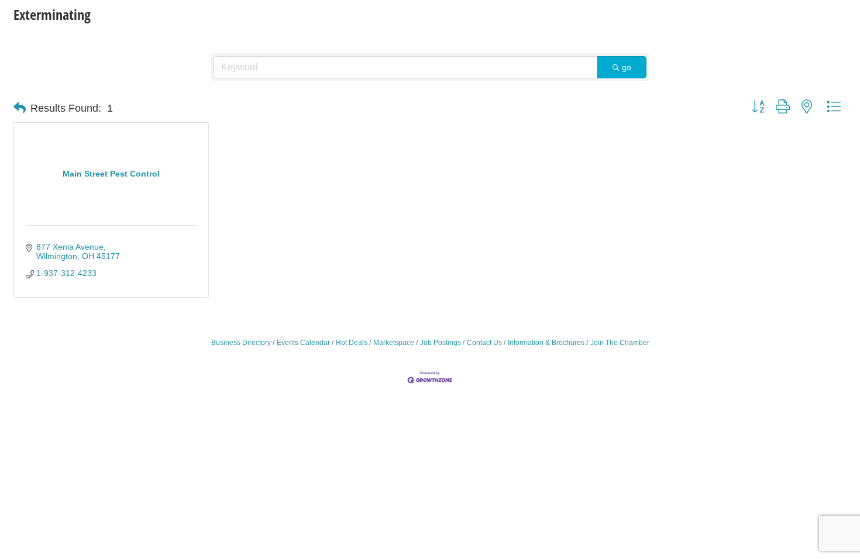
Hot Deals (351, 343)
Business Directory (241, 343)
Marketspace (393, 343)
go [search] (626, 67)
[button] (19, 108)
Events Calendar (303, 343)
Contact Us (484, 343)
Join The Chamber (619, 343)
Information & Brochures (546, 343)
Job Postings (440, 343)
